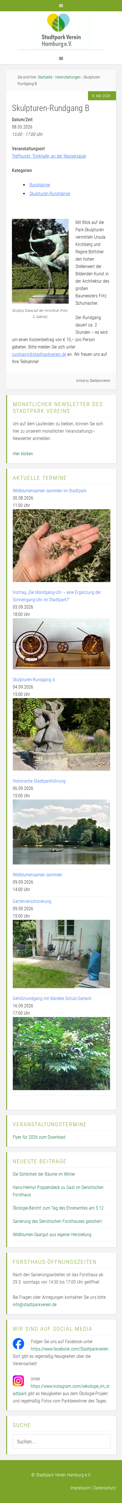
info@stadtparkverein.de (34, 1304)
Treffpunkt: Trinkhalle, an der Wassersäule (49, 156)
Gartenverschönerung (32, 901)
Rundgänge (40, 185)
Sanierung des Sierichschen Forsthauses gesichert (57, 1221)
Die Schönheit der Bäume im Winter (44, 1174)
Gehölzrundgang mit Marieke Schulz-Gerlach (52, 998)
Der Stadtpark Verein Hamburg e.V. (61, 30)
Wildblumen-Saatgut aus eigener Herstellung (52, 1234)
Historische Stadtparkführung (39, 781)
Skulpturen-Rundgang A (34, 679)
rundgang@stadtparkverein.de (39, 354)
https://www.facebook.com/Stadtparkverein (69, 1349)
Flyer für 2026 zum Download (39, 1137)
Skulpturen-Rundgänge (50, 193)
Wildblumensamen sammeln (37, 874)
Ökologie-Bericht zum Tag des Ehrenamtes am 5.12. (59, 1208)
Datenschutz (105, 1488)
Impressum (80, 1488)
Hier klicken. (23, 453)
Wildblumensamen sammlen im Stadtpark (50, 490)
